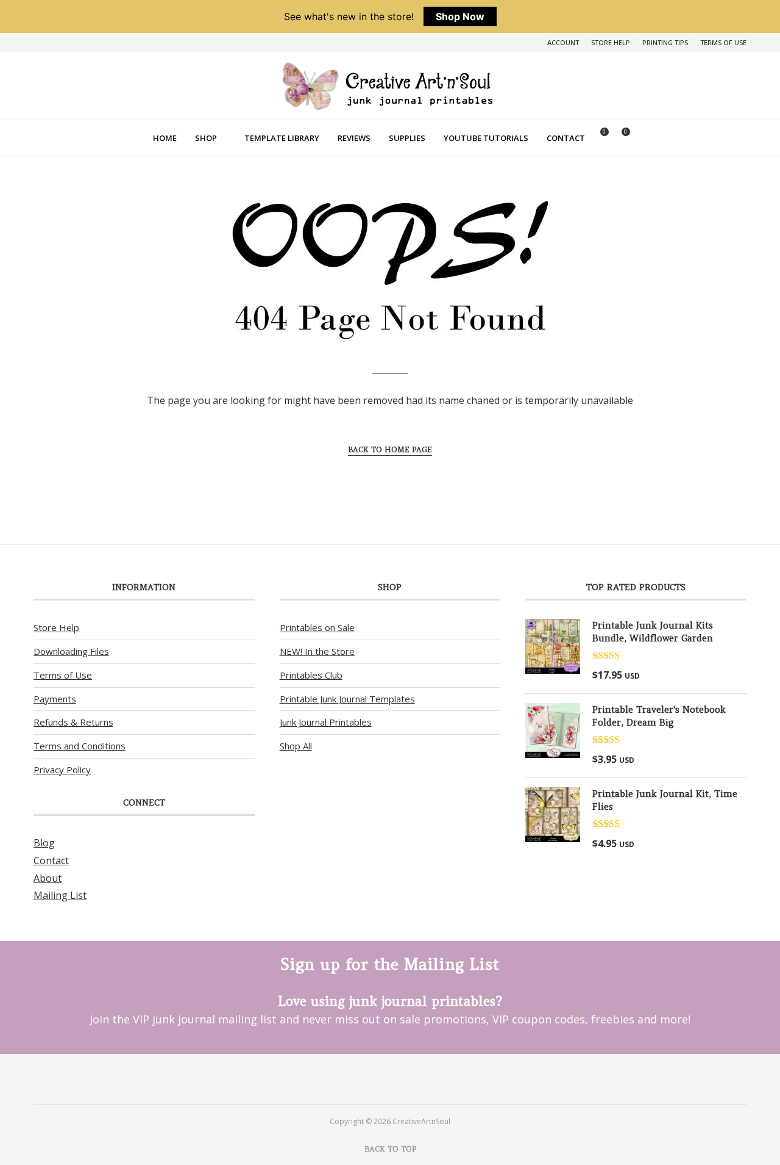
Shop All (296, 746)
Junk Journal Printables (326, 722)
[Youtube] (406, 1078)
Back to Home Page (390, 449)
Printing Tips (665, 42)
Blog (44, 842)
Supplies (407, 137)
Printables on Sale (317, 627)
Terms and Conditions (80, 746)
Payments (55, 699)
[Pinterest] (374, 1078)
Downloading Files (71, 651)
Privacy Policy (62, 769)
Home (165, 137)
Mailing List (60, 895)
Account (563, 42)
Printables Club (311, 675)
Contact (566, 137)
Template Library (281, 137)
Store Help (610, 42)
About (48, 878)
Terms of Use (723, 42)
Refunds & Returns (73, 722)
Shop (206, 137)
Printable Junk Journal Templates (347, 699)
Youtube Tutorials (486, 137)
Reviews (354, 137)
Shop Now (460, 16)
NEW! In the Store (317, 651)
